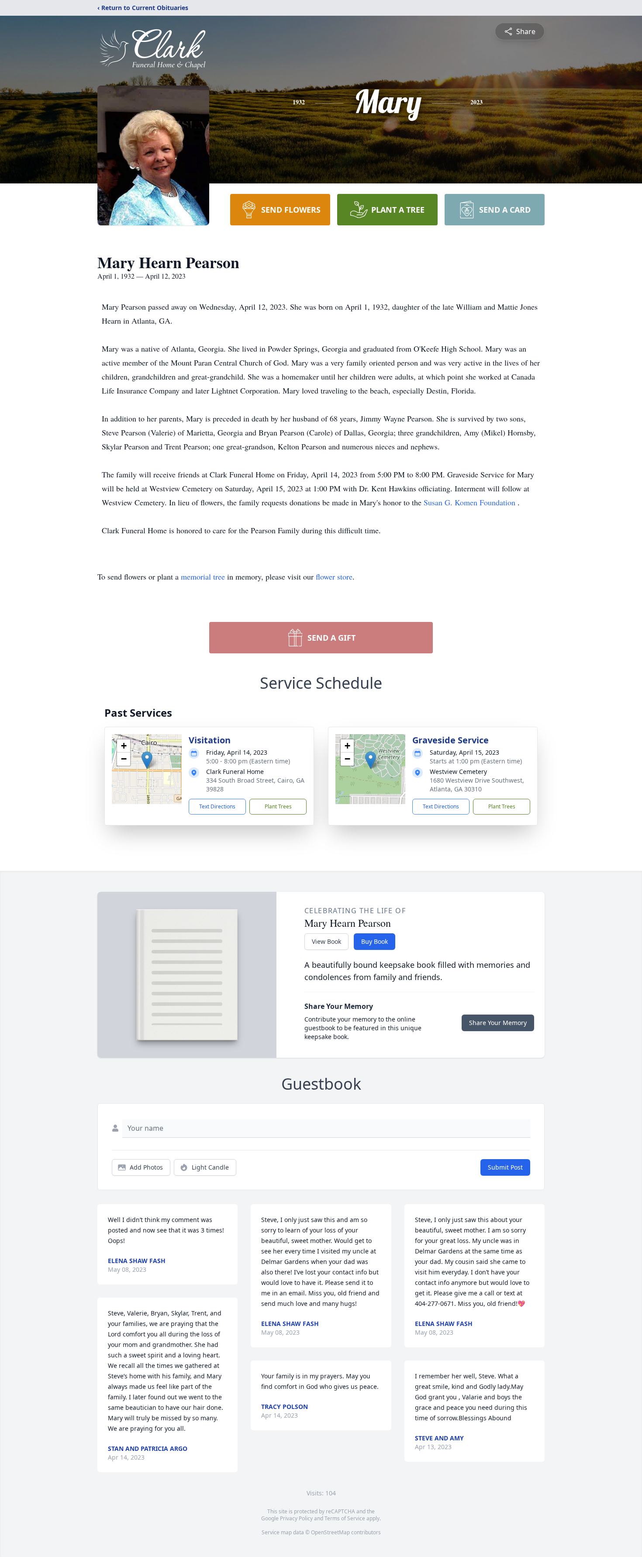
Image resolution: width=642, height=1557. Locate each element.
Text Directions (217, 806)
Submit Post (505, 1167)
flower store (334, 576)
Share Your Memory (498, 1022)
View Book (326, 941)
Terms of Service (344, 1518)
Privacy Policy (296, 1518)
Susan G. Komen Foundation (471, 502)
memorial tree (203, 576)
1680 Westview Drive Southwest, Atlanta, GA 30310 (477, 784)
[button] (147, 760)
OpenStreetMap (330, 1532)
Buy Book (374, 941)
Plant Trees (278, 806)
